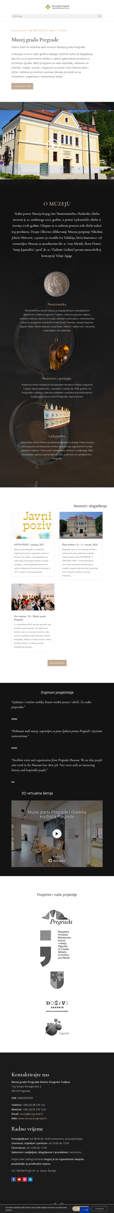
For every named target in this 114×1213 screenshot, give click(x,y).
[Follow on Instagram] (25, 1179)
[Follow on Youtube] (19, 1179)
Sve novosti (57, 663)
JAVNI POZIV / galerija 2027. (29, 544)
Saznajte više (22, 86)
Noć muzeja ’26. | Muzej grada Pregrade (30, 617)
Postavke (99, 1208)
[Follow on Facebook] (13, 1179)
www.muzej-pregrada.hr (32, 1118)
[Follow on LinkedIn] (30, 1179)
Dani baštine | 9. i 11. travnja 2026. (80, 544)
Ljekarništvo (57, 436)
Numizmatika (57, 304)
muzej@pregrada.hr (31, 1114)
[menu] (85, 1210)
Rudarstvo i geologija (57, 378)
